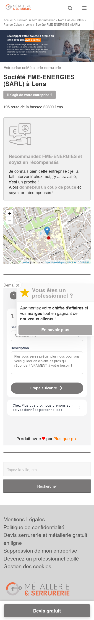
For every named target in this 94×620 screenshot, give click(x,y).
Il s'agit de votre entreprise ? (29, 94)
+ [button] (9, 213)
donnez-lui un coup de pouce (47, 187)
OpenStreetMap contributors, (61, 262)
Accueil (8, 20)
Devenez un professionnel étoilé (41, 558)
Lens (29, 24)
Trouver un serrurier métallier (36, 20)
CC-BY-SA (83, 262)
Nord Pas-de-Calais (71, 20)
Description (20, 348)
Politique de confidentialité (33, 527)
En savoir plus (55, 330)
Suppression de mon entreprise (40, 550)
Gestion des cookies (27, 566)
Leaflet (25, 262)
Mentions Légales (24, 519)
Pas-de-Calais (12, 24)
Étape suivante (43, 388)
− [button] (9, 220)
